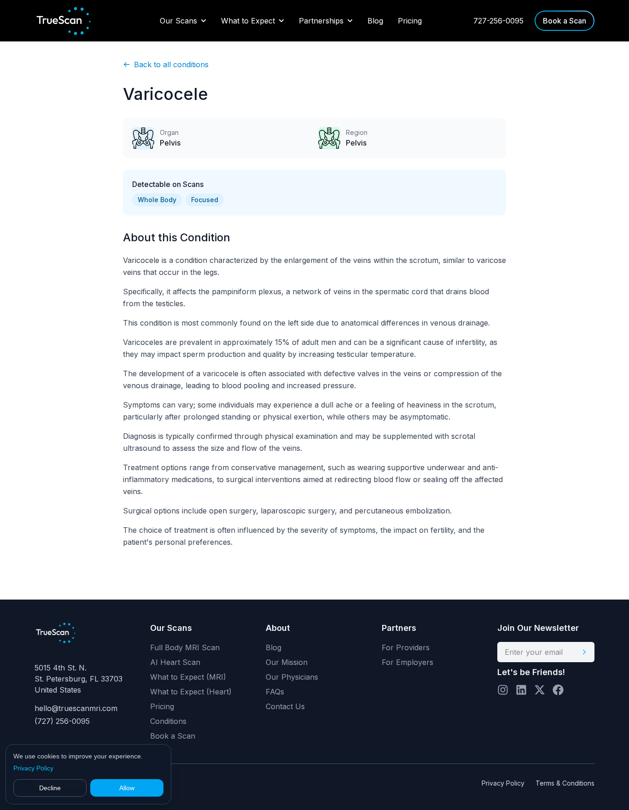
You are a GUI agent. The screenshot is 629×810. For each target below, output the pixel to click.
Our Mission (287, 662)
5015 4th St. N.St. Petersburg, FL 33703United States (78, 678)
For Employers (407, 662)
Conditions (168, 721)
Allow (126, 788)
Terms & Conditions (565, 783)
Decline (50, 788)
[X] (539, 689)
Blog (375, 20)
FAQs (275, 691)
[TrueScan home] (71, 20)
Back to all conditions (171, 64)
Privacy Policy (33, 768)
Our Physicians (292, 677)
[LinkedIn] (521, 689)
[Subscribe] (584, 652)
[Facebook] (558, 689)
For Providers (406, 647)
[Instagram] (502, 689)
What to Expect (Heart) (191, 691)
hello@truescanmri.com (76, 708)
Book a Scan (172, 735)
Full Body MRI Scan (185, 647)
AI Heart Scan (175, 662)
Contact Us (285, 706)
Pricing (410, 20)
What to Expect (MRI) (188, 677)
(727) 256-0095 (62, 721)
